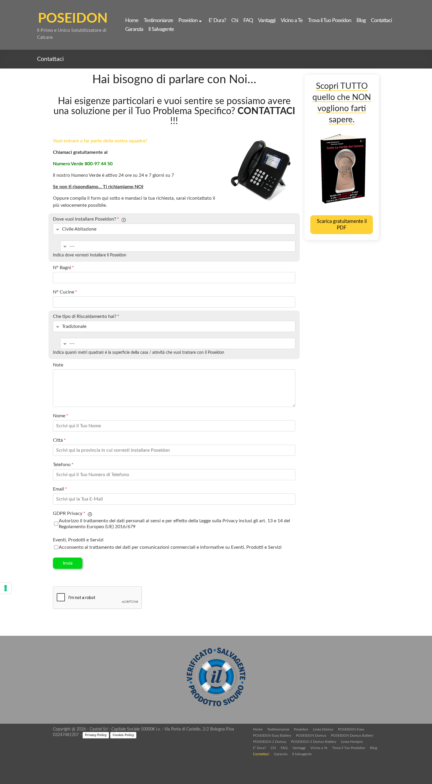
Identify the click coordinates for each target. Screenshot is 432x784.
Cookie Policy (123, 735)
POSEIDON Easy (351, 729)
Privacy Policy (96, 735)
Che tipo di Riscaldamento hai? (86, 316)
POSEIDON (73, 18)
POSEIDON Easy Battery (272, 735)
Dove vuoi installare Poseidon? (86, 219)
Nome (60, 415)
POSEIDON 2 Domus (269, 741)
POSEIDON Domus (311, 735)
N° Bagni (63, 267)
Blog (361, 20)
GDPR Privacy (69, 513)
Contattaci (381, 20)
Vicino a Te (292, 20)
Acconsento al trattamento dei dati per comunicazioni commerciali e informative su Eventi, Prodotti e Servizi (170, 547)
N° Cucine (65, 292)
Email (60, 489)
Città (59, 440)
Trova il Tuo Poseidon (329, 20)
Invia (68, 563)
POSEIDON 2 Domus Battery (313, 741)
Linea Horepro (352, 741)
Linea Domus (323, 729)
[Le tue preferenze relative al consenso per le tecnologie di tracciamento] (5, 588)
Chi (234, 20)
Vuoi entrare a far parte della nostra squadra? (100, 141)
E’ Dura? (217, 20)
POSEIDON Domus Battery (352, 735)
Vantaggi (266, 20)
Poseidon (187, 20)
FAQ (248, 20)
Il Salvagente (161, 29)
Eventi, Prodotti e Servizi (78, 540)
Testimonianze (158, 20)
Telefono (63, 464)
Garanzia (134, 29)
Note (58, 365)
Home (131, 20)
